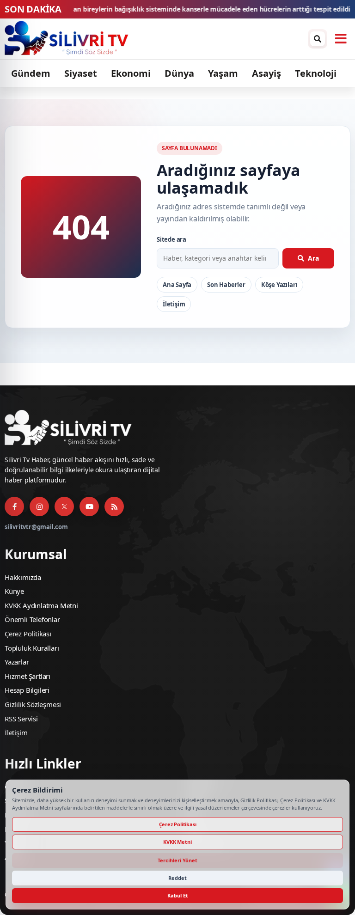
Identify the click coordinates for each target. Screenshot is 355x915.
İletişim (174, 304)
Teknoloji (316, 73)
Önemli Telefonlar (32, 619)
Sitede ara (171, 239)
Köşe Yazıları (279, 285)
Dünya (179, 73)
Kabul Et (177, 895)
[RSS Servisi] (114, 506)
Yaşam (223, 73)
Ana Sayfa (177, 285)
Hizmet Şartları (27, 676)
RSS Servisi (21, 718)
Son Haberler (226, 285)
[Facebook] (14, 506)
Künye (14, 591)
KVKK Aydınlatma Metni (41, 605)
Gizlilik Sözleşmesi (33, 704)
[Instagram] (39, 506)
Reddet (177, 877)
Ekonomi (131, 73)
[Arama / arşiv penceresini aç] (317, 39)
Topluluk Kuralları (32, 648)
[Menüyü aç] (340, 39)
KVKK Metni (177, 841)
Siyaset (80, 73)
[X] (64, 506)
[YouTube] (89, 506)
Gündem (30, 73)
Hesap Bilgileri (27, 690)
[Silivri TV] (154, 38)
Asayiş (266, 73)
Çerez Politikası (28, 633)
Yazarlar (17, 661)
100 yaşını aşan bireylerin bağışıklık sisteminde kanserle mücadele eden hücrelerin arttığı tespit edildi (160, 9)
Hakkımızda (23, 577)
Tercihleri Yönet (177, 860)
